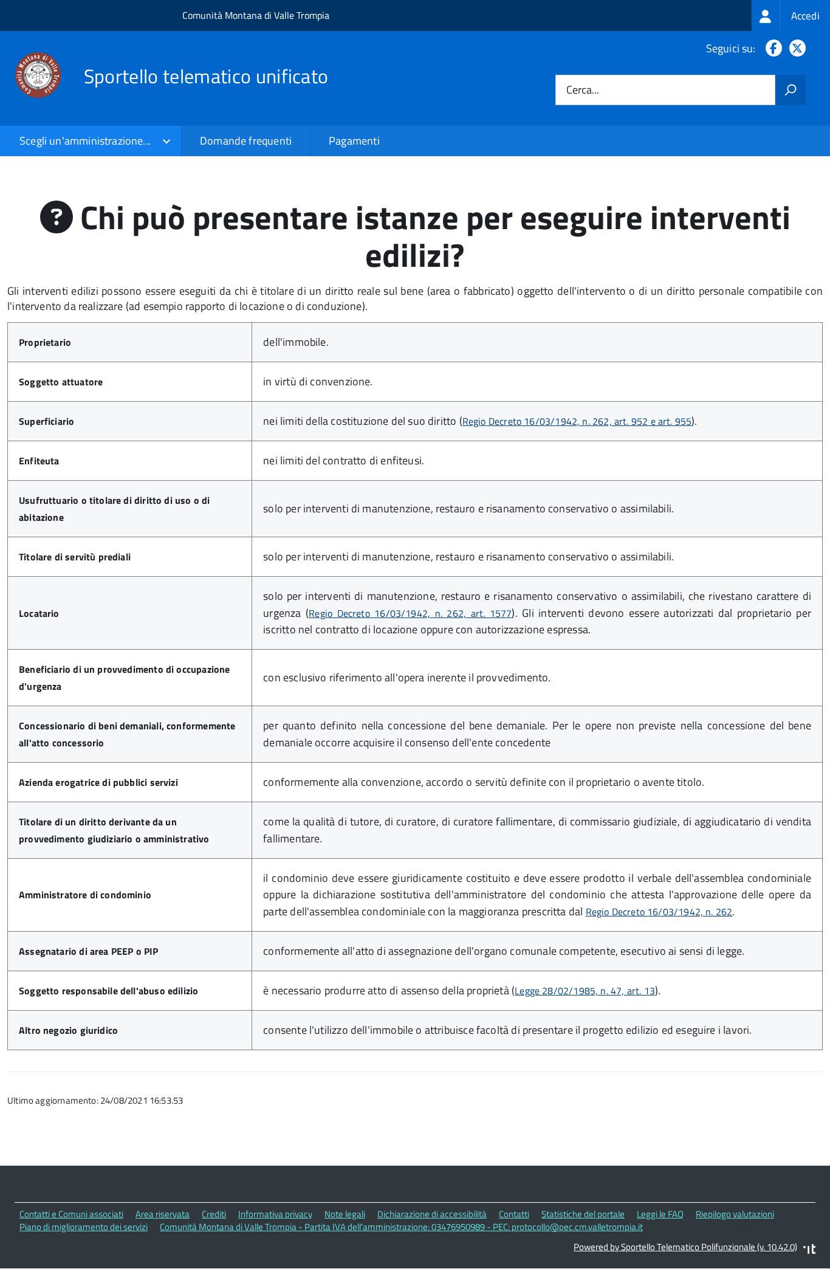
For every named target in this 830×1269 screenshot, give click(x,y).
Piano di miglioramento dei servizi (83, 1227)
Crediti (214, 1214)
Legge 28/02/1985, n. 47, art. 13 (585, 990)
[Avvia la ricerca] (790, 90)
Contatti (514, 1214)
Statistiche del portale (583, 1214)
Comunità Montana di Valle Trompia (255, 15)
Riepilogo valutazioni (735, 1214)
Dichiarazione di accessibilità (432, 1214)
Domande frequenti (246, 140)
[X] (795, 48)
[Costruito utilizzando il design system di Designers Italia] (809, 1250)
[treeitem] (791, 15)
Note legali (344, 1214)
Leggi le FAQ (660, 1214)
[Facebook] (771, 48)
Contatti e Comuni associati (71, 1214)
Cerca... (582, 90)
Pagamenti (354, 140)
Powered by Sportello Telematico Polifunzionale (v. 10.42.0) (685, 1247)
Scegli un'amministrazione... (85, 140)
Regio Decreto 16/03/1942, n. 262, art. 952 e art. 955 (577, 421)
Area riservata (162, 1214)
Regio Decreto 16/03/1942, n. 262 (659, 911)
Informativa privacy (275, 1214)
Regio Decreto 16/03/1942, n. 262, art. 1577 (410, 613)
